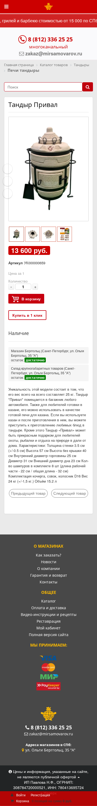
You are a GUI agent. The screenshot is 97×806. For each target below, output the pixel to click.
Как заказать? (48, 555)
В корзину (31, 298)
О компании (48, 568)
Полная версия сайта (48, 634)
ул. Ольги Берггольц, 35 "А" (50, 749)
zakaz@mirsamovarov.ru (51, 733)
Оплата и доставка (48, 607)
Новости (48, 561)
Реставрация (49, 621)
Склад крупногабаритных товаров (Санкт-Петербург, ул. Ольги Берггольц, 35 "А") (43, 370)
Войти (21, 795)
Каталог (48, 601)
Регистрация (40, 795)
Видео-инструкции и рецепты (49, 614)
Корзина (22, 800)
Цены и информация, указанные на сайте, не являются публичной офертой (50, 774)
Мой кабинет (48, 627)
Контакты (48, 581)
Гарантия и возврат (48, 575)
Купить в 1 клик (27, 315)
